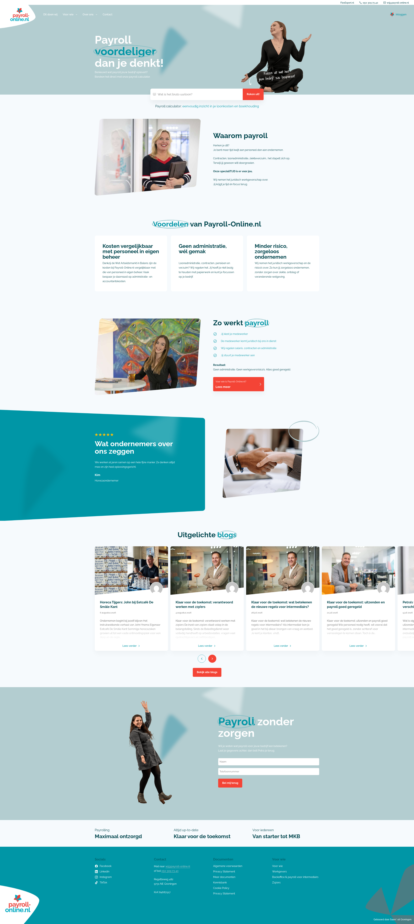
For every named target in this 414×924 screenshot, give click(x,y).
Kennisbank (220, 882)
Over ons (88, 14)
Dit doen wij (50, 14)
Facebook (105, 866)
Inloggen (401, 14)
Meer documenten (224, 877)
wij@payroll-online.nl (398, 2)
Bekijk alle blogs (207, 672)
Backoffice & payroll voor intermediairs (295, 877)
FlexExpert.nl (347, 3)
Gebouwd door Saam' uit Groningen (392, 919)
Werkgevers (279, 871)
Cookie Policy (221, 888)
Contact (107, 14)
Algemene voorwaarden (227, 866)
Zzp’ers (276, 882)
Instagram (106, 877)
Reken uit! (253, 94)
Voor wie (68, 14)
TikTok (103, 882)
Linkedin (104, 871)
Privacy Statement (224, 871)
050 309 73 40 (370, 2)
